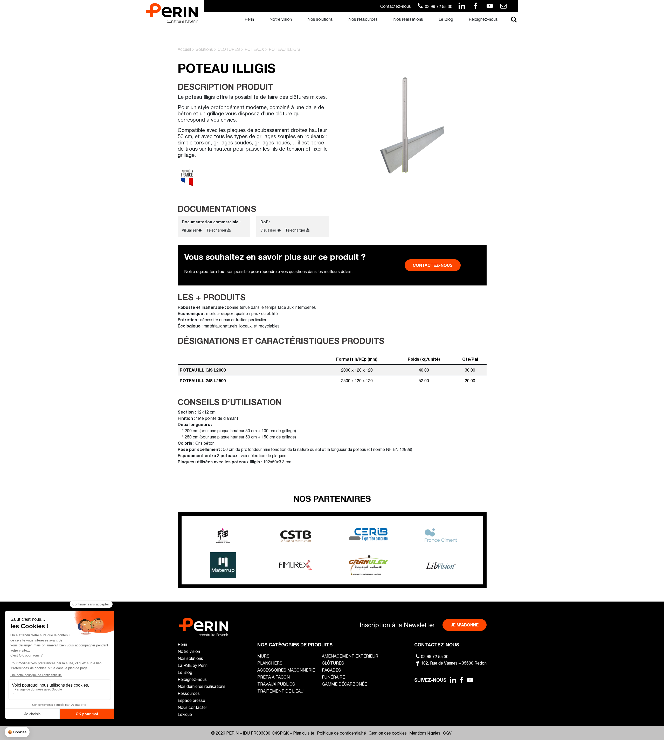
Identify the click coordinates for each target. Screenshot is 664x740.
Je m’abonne (465, 624)
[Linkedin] (452, 680)
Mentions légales (424, 732)
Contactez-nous (395, 6)
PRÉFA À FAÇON (273, 676)
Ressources (189, 693)
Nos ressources (363, 19)
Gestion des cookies (388, 732)
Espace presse (191, 700)
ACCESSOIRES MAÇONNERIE (286, 669)
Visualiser (190, 230)
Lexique (185, 714)
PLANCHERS (269, 662)
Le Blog (446, 19)
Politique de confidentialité (341, 732)
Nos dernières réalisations (201, 686)
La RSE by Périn (193, 665)
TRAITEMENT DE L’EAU (280, 690)
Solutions (204, 49)
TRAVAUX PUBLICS (276, 683)
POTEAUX (254, 49)
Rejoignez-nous (483, 19)
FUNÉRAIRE (333, 676)
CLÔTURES (229, 49)
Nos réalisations (408, 19)
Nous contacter (192, 707)
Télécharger (216, 230)
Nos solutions (320, 19)
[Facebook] (461, 680)
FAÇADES (331, 669)
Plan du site (303, 732)
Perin (249, 19)
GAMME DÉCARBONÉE (344, 683)
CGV (447, 732)
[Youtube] (470, 680)
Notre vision (280, 19)
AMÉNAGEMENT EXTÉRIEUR (350, 655)
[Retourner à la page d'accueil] (172, 12)
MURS (263, 655)
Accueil (184, 49)
